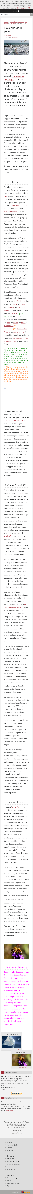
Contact (9, 1148)
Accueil (9, 1142)
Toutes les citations (13, 1183)
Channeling (15, 37)
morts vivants (18, 332)
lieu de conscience (19, 205)
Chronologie (11, 1156)
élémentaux (8, 326)
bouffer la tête (19, 301)
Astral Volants (17, 807)
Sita (5, 196)
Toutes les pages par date (15, 1178)
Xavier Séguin (7, 35)
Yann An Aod (22, 329)
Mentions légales (12, 1145)
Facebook (10, 1150)
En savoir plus (21, 8)
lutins (15, 322)
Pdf (8, 1186)
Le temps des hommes (14, 1167)
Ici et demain (11, 1170)
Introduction (11, 1159)
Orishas (14, 313)
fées (8, 322)
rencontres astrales (11, 211)
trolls (23, 322)
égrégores (24, 304)
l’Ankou (7, 332)
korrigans (10, 307)
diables (20, 307)
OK (29, 8)
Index (9, 1181)
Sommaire (10, 1175)
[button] (15, 11)
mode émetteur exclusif (13, 420)
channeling (20, 493)
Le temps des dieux (13, 1164)
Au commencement (13, 1161)
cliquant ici (9, 1111)
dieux (15, 304)
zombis (7, 310)
